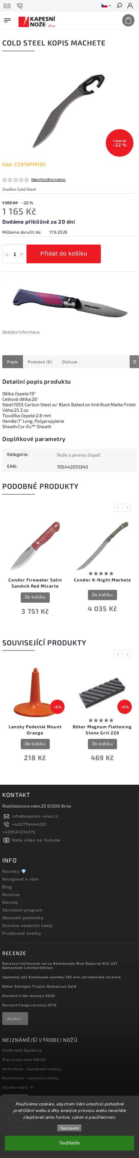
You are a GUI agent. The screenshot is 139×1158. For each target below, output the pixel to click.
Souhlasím (69, 1143)
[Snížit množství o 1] (7, 254)
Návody (10, 902)
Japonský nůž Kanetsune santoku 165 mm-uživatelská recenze (61, 977)
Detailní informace (21, 332)
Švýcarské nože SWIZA (24, 1059)
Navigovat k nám (20, 878)
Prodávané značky (21, 933)
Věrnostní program (22, 909)
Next (128, 507)
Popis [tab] (12, 361)
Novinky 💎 (14, 871)
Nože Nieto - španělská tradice (31, 1069)
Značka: (19, 189)
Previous (119, 507)
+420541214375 (19, 831)
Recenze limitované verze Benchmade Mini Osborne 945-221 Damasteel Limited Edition (59, 965)
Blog (7, 886)
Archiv (14, 1018)
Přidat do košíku (63, 253)
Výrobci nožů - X (17, 1087)
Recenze (11, 894)
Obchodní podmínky (23, 917)
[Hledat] (119, 6)
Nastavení (69, 1128)
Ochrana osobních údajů (27, 925)
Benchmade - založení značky (30, 1078)
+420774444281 (29, 824)
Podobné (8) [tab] (40, 361)
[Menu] (7, 19)
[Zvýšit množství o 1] (22, 254)
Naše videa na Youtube (36, 839)
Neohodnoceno (48, 180)
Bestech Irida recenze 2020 (28, 995)
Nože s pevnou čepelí (78, 455)
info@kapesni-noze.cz (35, 816)
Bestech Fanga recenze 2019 (29, 1005)
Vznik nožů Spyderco (22, 1050)
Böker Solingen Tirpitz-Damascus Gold (39, 986)
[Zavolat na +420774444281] (21, 6)
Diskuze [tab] (70, 361)
